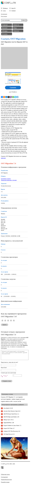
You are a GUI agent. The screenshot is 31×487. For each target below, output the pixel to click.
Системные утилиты (6, 178)
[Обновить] (7, 378)
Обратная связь (5, 474)
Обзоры (4, 31)
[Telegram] (17, 97)
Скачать (13, 87)
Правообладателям (6, 479)
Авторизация (4, 14)
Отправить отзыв (7, 381)
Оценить (5, 324)
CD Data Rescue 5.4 (9, 434)
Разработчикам (5, 482)
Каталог (4, 28)
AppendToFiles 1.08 (9, 422)
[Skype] (15, 97)
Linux (4, 10)
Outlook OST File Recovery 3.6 (12, 431)
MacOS (13, 8)
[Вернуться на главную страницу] (9, 3)
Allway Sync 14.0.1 (9, 419)
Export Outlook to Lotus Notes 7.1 (12, 425)
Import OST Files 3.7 (9, 428)
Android (13, 10)
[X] (9, 97)
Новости (16, 25)
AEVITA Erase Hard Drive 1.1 (11, 414)
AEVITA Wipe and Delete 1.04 (11, 417)
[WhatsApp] (13, 97)
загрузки (3, 158)
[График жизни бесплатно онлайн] (14, 459)
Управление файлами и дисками (9, 180)
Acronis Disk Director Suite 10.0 (12, 411)
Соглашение (4, 477)
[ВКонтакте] (2, 97)
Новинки (16, 31)
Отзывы (4, 34)
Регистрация (4, 16)
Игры (15, 28)
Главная (5, 25)
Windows (5, 8)
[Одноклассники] (4, 97)
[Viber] (11, 97)
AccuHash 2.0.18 (8, 408)
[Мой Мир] (6, 97)
